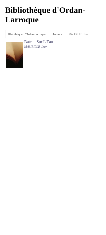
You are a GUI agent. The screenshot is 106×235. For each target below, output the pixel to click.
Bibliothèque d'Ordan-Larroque (27, 34)
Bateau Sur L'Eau (38, 42)
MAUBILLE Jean (36, 47)
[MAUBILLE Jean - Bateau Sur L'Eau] (14, 66)
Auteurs (57, 34)
